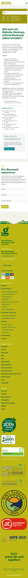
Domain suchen (7, 324)
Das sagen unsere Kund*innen (11, 374)
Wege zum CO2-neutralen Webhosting (10, 303)
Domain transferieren (9, 327)
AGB (2, 358)
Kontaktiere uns (9, 148)
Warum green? (6, 397)
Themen (4, 394)
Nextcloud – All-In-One (8, 312)
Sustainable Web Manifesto (13, 459)
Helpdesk (4, 346)
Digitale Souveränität (8, 403)
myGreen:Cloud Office (9, 316)
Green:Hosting (6, 288)
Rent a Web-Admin (8, 309)
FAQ (2, 355)
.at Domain (5, 332)
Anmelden (5, 206)
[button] (26, 3)
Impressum (4, 352)
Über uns (4, 391)
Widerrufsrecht (6, 365)
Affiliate (3, 406)
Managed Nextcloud (8, 318)
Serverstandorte (6, 368)
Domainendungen (7, 330)
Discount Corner (6, 371)
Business (4, 285)
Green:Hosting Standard (9, 292)
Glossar (3, 349)
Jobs (2, 380)
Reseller (4, 307)
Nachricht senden (8, 256)
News (3, 409)
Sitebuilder (5, 299)
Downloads (4, 383)
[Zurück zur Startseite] (6, 3)
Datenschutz (5, 361)
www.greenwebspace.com (14, 575)
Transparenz (5, 400)
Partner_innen (5, 377)
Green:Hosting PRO (8, 294)
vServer (3, 338)
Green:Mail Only (7, 297)
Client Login (7, 265)
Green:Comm (5, 335)
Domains (4, 321)
